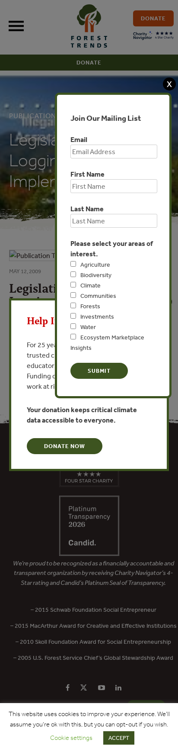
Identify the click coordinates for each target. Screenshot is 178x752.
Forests (90, 306)
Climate (90, 285)
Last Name (87, 208)
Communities (98, 296)
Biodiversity (95, 275)
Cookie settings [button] (71, 738)
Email (78, 139)
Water (88, 327)
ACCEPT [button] (118, 738)
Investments (97, 316)
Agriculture (95, 264)
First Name (87, 174)
